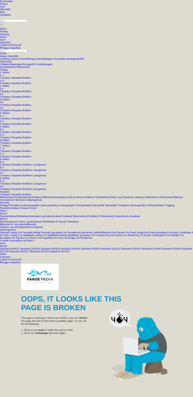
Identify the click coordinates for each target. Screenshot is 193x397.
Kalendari (5, 257)
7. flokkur (5, 145)
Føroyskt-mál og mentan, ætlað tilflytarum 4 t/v (92, 232)
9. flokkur (5, 178)
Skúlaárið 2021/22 (111, 248)
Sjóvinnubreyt (76, 197)
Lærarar (14, 59)
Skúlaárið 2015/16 (40, 251)
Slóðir (3, 254)
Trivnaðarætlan (84, 205)
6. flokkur (5, 140)
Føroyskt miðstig (32, 232)
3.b (1, 107)
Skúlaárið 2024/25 (50, 248)
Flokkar (4, 69)
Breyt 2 (4, 219)
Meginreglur (16, 64)
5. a (2, 129)
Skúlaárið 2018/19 (172, 248)
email (41, 330)
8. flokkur (5, 159)
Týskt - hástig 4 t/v (13, 235)
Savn (3, 243)
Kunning (4, 202)
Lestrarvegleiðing (49, 205)
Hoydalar (5, 192)
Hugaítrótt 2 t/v (50, 238)
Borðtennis (86, 238)
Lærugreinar (39, 164)
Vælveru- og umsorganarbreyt (16, 227)
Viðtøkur (5, 64)
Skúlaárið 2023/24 (71, 248)
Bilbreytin (5, 224)
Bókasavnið (23, 67)
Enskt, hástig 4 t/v (139, 232)
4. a (2, 116)
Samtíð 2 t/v (22, 238)
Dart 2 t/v (63, 238)
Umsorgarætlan (67, 205)
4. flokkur (5, 113)
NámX (3, 211)
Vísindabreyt (7, 200)
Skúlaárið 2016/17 (19, 251)
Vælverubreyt (166, 197)
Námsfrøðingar (44, 59)
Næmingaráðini (138, 205)
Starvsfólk (13, 56)
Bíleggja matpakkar (10, 262)
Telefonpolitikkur (156, 205)
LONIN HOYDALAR (11, 259)
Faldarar (24, 208)
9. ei (2, 181)
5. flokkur (5, 126)
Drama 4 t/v (121, 235)
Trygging (170, 205)
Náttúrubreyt (152, 197)
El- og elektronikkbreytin (23, 224)
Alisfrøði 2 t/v (177, 235)
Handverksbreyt (23, 197)
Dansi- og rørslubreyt (30, 221)
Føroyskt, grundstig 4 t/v (54, 232)
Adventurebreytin (9, 221)
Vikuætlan (17, 78)
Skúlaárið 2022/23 (91, 248)
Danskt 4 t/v (123, 232)
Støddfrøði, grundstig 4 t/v (82, 235)
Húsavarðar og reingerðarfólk (68, 59)
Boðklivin (28, 164)
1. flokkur (5, 72)
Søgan (4, 56)
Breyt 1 (4, 213)
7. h (2, 154)
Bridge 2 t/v (74, 238)
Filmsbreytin (49, 221)
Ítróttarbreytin (7, 197)
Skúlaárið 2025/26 (30, 248)
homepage (41, 333)
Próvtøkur (15, 205)
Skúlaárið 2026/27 (10, 248)
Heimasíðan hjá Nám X (21, 240)
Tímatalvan (123, 205)
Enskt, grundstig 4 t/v (160, 232)
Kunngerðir (29, 64)
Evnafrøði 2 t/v (8, 238)
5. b (2, 135)
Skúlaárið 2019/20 (151, 248)
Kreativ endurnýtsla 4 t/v (157, 235)
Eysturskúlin (6, 1)
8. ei (2, 162)
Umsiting (5, 59)
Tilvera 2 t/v (35, 238)
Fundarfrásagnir (44, 64)
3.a (1, 102)
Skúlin (3, 53)
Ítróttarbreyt (23, 216)
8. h (2, 167)
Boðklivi (27, 78)
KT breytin (61, 221)
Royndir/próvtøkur (10, 208)
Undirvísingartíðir (30, 205)
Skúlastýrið (6, 61)
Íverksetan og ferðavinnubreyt (46, 216)
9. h (2, 186)
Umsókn (4, 240)
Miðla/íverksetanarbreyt (55, 197)
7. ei (2, 148)
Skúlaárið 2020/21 (131, 248)
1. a (2, 75)
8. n (2, 173)
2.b (1, 94)
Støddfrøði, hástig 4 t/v (35, 235)
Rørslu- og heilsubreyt (122, 197)
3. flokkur (5, 99)
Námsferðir (99, 205)
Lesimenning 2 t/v (105, 235)
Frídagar (5, 205)
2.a (1, 88)
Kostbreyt (37, 197)
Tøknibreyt (20, 200)
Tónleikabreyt (102, 197)
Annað (32, 208)
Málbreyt (178, 197)
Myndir (3, 246)
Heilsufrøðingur (27, 59)
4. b (2, 121)
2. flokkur (5, 86)
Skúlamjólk (111, 205)
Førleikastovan (8, 67)
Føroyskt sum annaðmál (127, 216)
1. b (2, 80)
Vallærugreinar (34, 200)
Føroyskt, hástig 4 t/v (11, 232)
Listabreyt (139, 197)
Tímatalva (5, 78)
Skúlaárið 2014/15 (59, 251)
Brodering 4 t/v (136, 235)
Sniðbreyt (89, 197)
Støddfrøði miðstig (57, 235)
